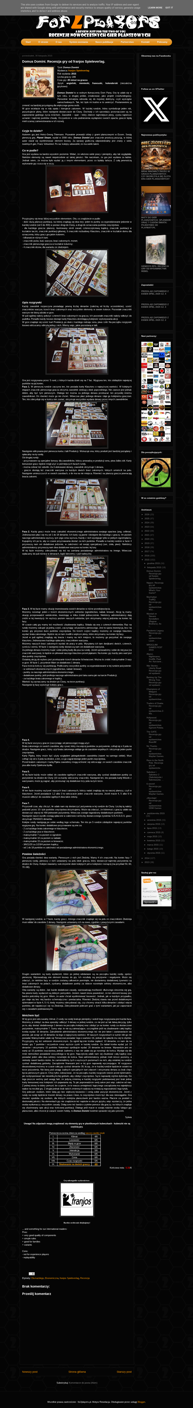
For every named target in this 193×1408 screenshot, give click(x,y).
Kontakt (145, 42)
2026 (147, 514)
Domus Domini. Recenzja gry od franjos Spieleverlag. (154, 575)
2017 (147, 551)
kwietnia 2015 (154, 840)
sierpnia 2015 (154, 824)
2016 (147, 555)
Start (28, 42)
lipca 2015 (152, 828)
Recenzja (85, 1278)
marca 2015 (153, 845)
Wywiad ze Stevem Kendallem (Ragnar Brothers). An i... (154, 620)
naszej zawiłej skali (94, 1133)
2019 (147, 543)
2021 (147, 535)
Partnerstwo (127, 42)
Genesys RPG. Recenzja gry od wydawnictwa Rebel (155, 269)
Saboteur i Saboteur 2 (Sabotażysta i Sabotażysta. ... (155, 776)
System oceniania (78, 42)
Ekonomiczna (52, 1278)
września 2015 (154, 820)
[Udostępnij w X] (30, 1273)
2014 (147, 858)
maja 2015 (152, 836)
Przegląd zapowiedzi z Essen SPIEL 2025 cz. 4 (155, 292)
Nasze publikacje (104, 42)
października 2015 (156, 813)
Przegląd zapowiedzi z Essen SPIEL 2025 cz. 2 (155, 318)
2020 (147, 539)
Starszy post (124, 1371)
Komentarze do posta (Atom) (83, 1382)
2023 (147, 527)
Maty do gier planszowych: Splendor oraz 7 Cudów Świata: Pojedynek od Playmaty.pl (156, 222)
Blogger (141, 1402)
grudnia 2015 (153, 563)
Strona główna (77, 1371)
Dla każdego (37, 1278)
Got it (169, 7)
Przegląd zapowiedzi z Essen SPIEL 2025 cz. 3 (155, 305)
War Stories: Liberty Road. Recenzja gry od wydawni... (154, 669)
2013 (147, 862)
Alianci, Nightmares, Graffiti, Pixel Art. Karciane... (155, 658)
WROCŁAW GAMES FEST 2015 (154, 647)
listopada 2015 (154, 567)
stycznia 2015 (154, 853)
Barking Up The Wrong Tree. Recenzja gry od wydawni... (154, 681)
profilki (170, 47)
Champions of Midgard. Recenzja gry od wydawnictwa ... (155, 694)
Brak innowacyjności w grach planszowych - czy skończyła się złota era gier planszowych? (156, 175)
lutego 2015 (153, 849)
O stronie (43, 42)
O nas (59, 42)
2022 (147, 531)
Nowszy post (30, 1371)
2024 (147, 522)
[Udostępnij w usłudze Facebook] (33, 1273)
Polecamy (162, 42)
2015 (147, 559)
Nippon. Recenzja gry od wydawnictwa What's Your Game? (155, 588)
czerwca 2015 (154, 832)
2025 (147, 518)
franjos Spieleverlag (78, 70)
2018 (147, 547)
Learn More (155, 7)
